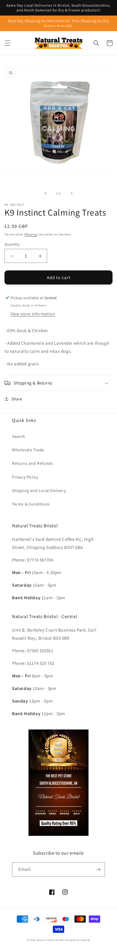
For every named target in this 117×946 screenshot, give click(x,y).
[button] (7, 43)
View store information (32, 314)
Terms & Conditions (31, 504)
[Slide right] (71, 193)
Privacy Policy (25, 477)
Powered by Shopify (77, 940)
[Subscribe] (98, 869)
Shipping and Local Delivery (39, 490)
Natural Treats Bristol (50, 940)
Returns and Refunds (32, 463)
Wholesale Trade (28, 449)
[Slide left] (45, 193)
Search (18, 436)
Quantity (12, 244)
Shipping (30, 234)
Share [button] (16, 399)
